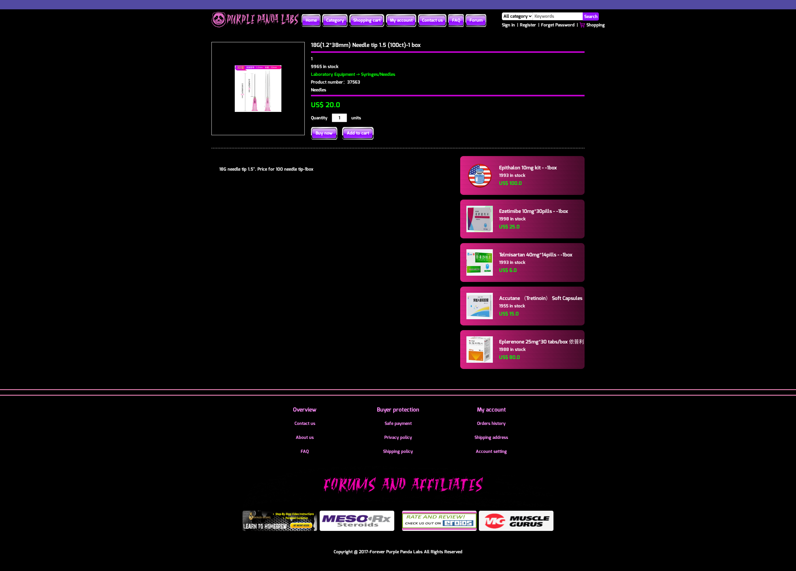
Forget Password (558, 25)
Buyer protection (398, 409)
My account (401, 20)
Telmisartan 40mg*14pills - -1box (535, 254)
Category (335, 20)
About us (305, 437)
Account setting (491, 451)
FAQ (456, 20)
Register (528, 25)
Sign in (508, 25)
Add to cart (358, 133)
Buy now (324, 133)
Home (311, 20)
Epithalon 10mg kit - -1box (528, 167)
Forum (476, 20)
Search (591, 16)
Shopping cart (367, 20)
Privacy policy (398, 437)
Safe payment (398, 423)
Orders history (491, 423)
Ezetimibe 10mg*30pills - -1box (533, 211)
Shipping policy (398, 451)
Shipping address (491, 437)
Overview (305, 409)
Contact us (432, 20)
